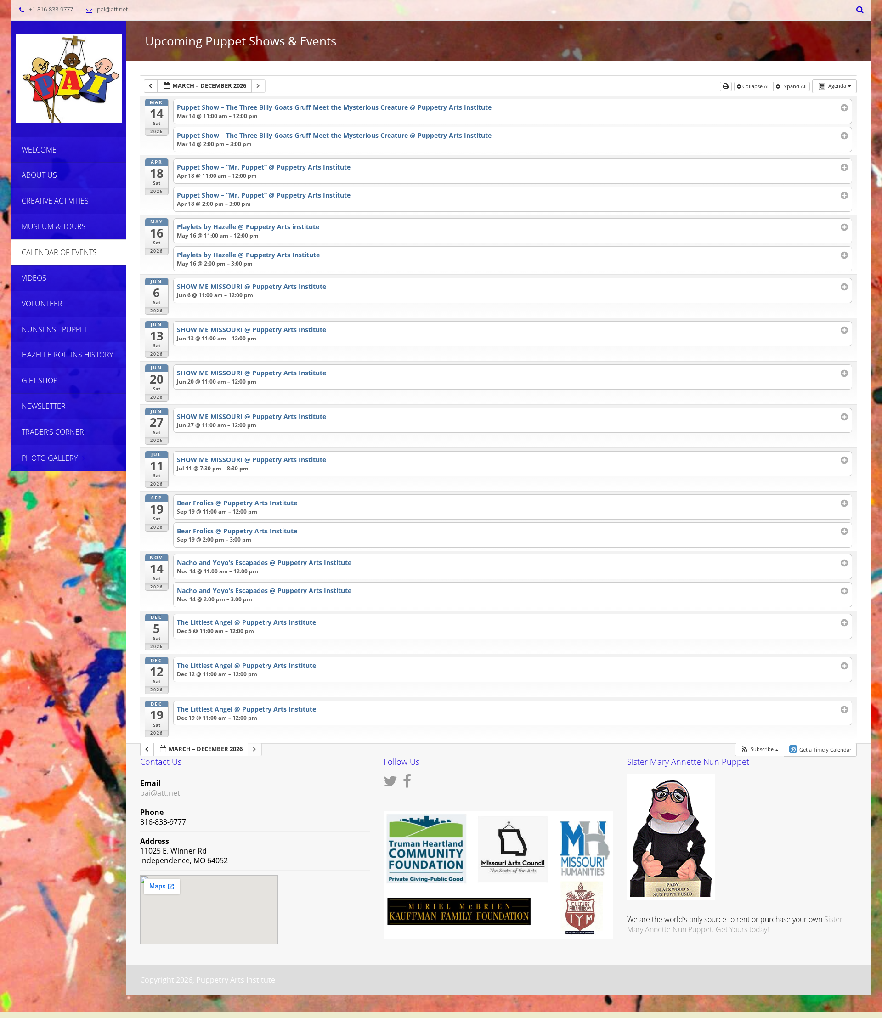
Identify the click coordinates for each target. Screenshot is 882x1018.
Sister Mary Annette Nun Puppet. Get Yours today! (734, 924)
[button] (759, 749)
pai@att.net (112, 9)
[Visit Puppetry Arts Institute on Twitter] (390, 784)
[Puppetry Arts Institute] (69, 78)
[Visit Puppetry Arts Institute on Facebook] (407, 784)
